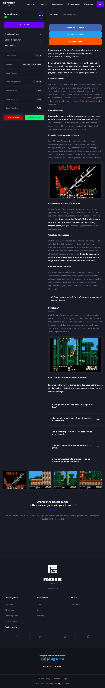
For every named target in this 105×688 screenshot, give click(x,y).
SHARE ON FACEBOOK (75, 27)
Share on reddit (75, 41)
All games (9, 604)
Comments (68, 15)
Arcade (26, 64)
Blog (39, 610)
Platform (37, 64)
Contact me (75, 604)
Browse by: (31, 4)
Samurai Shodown (80, 98)
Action (38, 56)
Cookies (56, 679)
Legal (64, 679)
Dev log (40, 616)
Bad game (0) (13, 117)
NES (5, 17)
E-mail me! (88, 637)
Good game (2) (35, 117)
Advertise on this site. (52, 666)
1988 (39, 90)
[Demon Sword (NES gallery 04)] (14, 480)
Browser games (74, 4)
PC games (43, 4)
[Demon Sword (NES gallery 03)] (90, 480)
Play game (24, 25)
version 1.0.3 (52, 588)
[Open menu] (100, 4)
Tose (39, 99)
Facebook (16, 637)
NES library (93, 322)
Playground (88, 4)
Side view (37, 82)
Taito (39, 108)
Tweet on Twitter (75, 34)
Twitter (40, 637)
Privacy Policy (44, 679)
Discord (64, 637)
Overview (54, 15)
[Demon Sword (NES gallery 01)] (39, 480)
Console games (57, 4)
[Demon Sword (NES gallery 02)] (65, 480)
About (40, 604)
